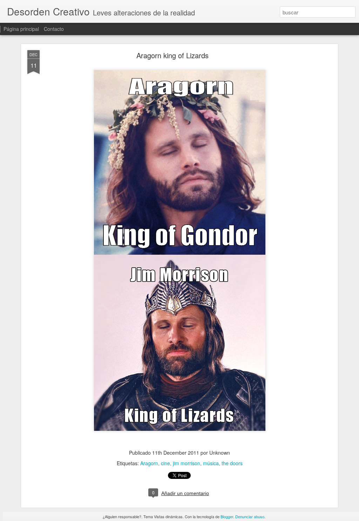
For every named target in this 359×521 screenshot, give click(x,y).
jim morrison (186, 463)
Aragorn (149, 463)
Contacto (54, 28)
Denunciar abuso (249, 516)
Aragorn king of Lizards (172, 55)
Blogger (227, 516)
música (211, 463)
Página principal (21, 28)
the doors (232, 463)
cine (165, 463)
